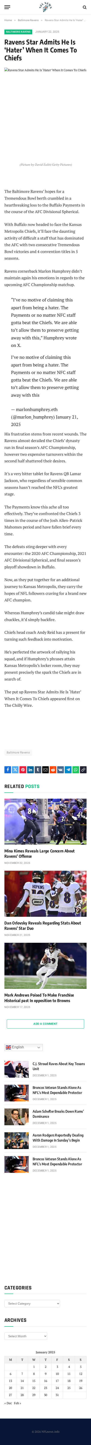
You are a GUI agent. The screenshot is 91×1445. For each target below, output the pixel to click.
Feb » (17, 1403)
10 (57, 1374)
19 (80, 1381)
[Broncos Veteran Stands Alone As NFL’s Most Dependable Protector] (16, 1093)
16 (45, 1381)
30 (45, 1395)
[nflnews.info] (45, 7)
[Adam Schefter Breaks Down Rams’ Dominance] (16, 1116)
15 (33, 1381)
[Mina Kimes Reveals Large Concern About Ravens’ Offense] (45, 822)
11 (68, 1374)
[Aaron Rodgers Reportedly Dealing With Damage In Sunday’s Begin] (16, 1140)
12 (80, 1374)
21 (22, 1388)
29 (33, 1395)
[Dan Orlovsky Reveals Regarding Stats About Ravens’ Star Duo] (45, 894)
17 (57, 1381)
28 (22, 1395)
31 (57, 1395)
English (17, 1047)
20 (10, 1388)
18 (68, 1381)
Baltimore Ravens (18, 31)
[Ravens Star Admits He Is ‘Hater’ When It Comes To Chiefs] (45, 94)
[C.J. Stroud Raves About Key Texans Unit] (16, 1069)
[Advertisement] (45, 1228)
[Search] (84, 7)
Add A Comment (45, 1023)
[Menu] (7, 7)
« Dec (8, 1403)
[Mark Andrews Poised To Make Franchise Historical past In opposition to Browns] (45, 966)
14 (22, 1381)
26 (80, 1388)
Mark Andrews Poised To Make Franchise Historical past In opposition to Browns (39, 997)
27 (10, 1395)
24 (57, 1388)
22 (33, 1388)
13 (10, 1381)
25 (68, 1388)
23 (45, 1388)
